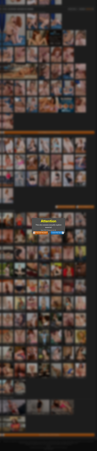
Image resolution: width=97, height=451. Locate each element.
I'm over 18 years (41, 233)
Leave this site (56, 233)
